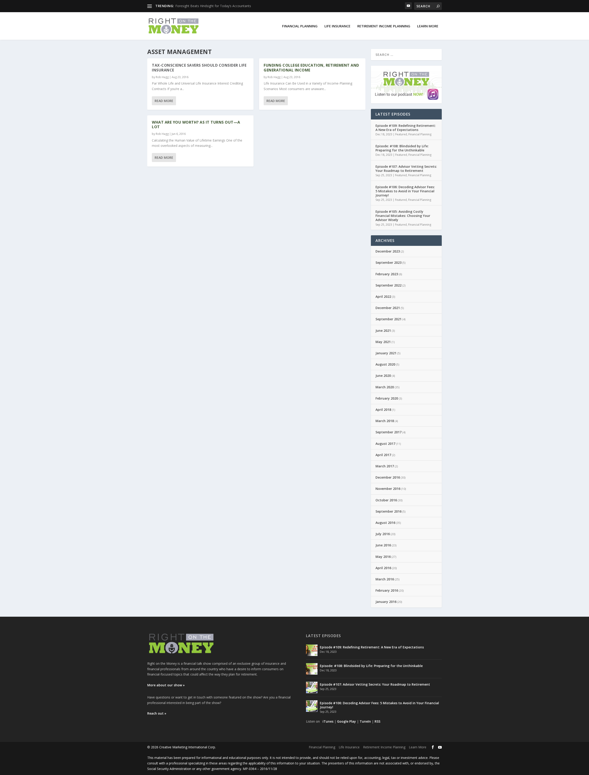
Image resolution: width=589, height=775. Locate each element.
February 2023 (386, 274)
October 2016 (386, 500)
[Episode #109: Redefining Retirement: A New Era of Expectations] (312, 650)
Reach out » (156, 713)
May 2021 (383, 342)
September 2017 (388, 432)
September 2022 (388, 285)
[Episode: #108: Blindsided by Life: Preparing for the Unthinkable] (312, 669)
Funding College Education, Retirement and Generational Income (311, 68)
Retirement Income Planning (383, 26)
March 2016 (384, 579)
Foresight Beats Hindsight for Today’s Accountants (213, 6)
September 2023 (388, 262)
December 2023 (387, 251)
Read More (164, 101)
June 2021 (383, 330)
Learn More (427, 26)
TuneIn (365, 721)
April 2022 (383, 296)
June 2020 (383, 375)
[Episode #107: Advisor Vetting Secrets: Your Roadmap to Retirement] (312, 687)
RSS (377, 721)
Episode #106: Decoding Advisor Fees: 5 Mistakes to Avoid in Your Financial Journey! (405, 191)
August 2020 (385, 364)
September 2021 (388, 319)
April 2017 (383, 455)
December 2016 (387, 477)
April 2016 (383, 568)
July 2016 (382, 534)
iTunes (328, 721)
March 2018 (384, 421)
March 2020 (384, 387)
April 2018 (383, 409)
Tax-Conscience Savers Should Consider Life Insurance (199, 68)
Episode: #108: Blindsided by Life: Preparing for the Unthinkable (402, 148)
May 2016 (383, 556)
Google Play (346, 721)
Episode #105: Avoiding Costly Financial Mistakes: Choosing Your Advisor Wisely (402, 215)
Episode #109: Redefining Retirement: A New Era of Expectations (405, 127)
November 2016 (387, 488)
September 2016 (388, 511)
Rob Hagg (162, 77)
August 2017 (385, 443)
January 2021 (385, 353)
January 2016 (385, 601)
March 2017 (384, 466)
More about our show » (166, 685)
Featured (401, 134)
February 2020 (386, 398)
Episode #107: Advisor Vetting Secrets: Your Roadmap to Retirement (406, 168)
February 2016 (386, 590)
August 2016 (385, 522)
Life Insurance (337, 26)
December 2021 (387, 308)
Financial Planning (300, 26)
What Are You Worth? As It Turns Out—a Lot (196, 125)
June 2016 (383, 545)
